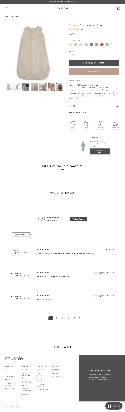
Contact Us (26, 382)
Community (10, 376)
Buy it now (93, 71)
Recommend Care (78, 112)
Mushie (10, 407)
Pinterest (56, 376)
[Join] (113, 384)
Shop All (8, 370)
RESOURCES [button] (41, 366)
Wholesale (9, 389)
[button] (8, 87)
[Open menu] (8, 8)
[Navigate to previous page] (45, 317)
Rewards (8, 380)
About (7, 373)
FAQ (22, 378)
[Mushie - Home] (62, 8)
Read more (73, 98)
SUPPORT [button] (25, 366)
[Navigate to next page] (80, 317)
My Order (25, 385)
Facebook (56, 370)
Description (74, 80)
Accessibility (42, 389)
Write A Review (79, 219)
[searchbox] (19, 234)
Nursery (15, 17)
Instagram (57, 373)
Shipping (24, 370)
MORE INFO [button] (10, 366)
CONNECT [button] (57, 366)
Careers (40, 370)
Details (72, 106)
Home (6, 17)
